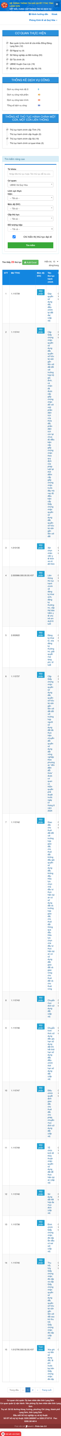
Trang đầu (14, 1389)
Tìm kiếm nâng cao (15, 159)
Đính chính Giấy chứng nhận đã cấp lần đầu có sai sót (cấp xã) (51, 1238)
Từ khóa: (12, 169)
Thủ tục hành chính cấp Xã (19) (24, 138)
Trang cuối (47, 1389)
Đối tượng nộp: (15, 224)
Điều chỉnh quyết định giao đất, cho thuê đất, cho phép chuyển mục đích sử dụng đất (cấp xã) (51, 1113)
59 (39, 100)
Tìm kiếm (30, 245)
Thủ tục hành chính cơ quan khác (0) (27, 143)
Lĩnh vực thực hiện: (15, 192)
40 (39, 94)
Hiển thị (48, 261)
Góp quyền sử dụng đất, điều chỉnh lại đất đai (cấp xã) (50, 307)
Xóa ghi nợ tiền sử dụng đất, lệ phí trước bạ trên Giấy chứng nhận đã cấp (51, 1364)
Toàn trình (40, 1348)
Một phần (40, 292)
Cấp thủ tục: (14, 214)
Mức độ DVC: (14, 204)
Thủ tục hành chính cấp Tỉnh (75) (25, 129)
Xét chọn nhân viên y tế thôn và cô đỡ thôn (51, 555)
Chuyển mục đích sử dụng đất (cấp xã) (51, 1008)
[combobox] (30, 184)
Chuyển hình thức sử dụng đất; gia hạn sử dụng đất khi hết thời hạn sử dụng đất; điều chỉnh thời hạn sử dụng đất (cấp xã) (51, 1053)
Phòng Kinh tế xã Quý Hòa (42, 20)
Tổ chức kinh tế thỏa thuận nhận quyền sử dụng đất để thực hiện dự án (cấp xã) (51, 1165)
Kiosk (54, 14)
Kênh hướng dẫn (39, 14)
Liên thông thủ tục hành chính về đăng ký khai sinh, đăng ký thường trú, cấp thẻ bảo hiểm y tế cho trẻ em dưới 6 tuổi (51, 599)
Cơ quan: (12, 180)
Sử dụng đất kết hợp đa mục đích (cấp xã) (51, 1203)
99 (39, 105)
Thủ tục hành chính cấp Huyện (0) (25, 134)
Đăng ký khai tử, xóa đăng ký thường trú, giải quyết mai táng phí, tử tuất (51, 650)
